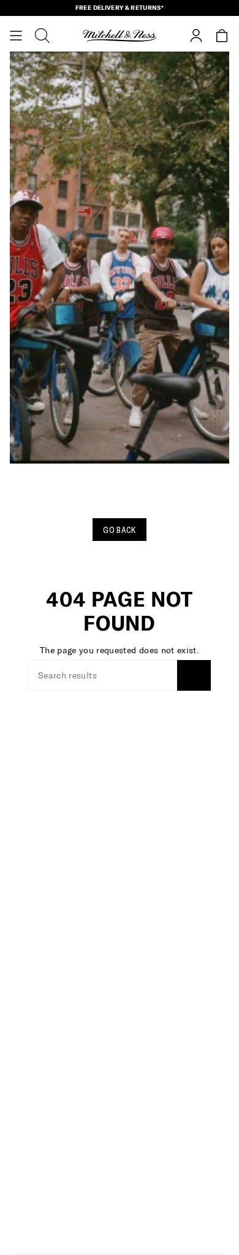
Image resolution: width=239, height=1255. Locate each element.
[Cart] (222, 35)
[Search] (194, 675)
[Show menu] (16, 35)
